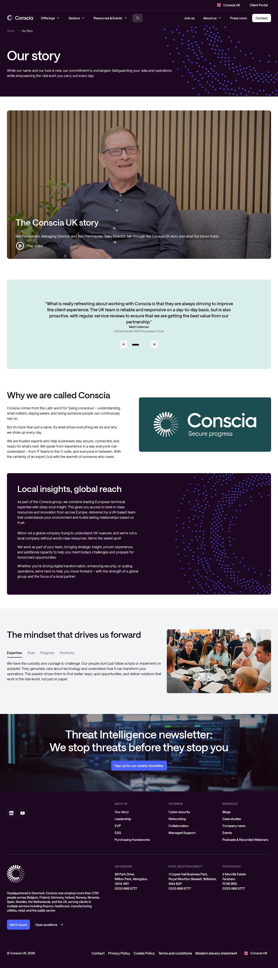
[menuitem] (139, 811)
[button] (124, 344)
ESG (118, 833)
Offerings (176, 803)
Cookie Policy (144, 953)
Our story (122, 812)
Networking (177, 819)
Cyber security (179, 812)
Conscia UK (231, 5)
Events (227, 833)
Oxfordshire (123, 866)
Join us (189, 18)
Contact (98, 953)
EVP (118, 826)
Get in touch (18, 925)
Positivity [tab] (67, 653)
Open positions (46, 925)
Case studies (231, 819)
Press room (238, 18)
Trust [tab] (31, 653)
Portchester (231, 866)
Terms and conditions (175, 953)
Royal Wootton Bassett (185, 866)
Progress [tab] (47, 653)
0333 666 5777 (126, 888)
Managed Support (182, 833)
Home (10, 30)
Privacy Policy (119, 953)
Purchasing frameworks (132, 840)
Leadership (123, 819)
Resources (230, 803)
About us (210, 18)
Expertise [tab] (14, 653)
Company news (233, 826)
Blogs (226, 812)
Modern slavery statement (216, 953)
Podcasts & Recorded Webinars (245, 840)
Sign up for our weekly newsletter (139, 766)
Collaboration (179, 826)
